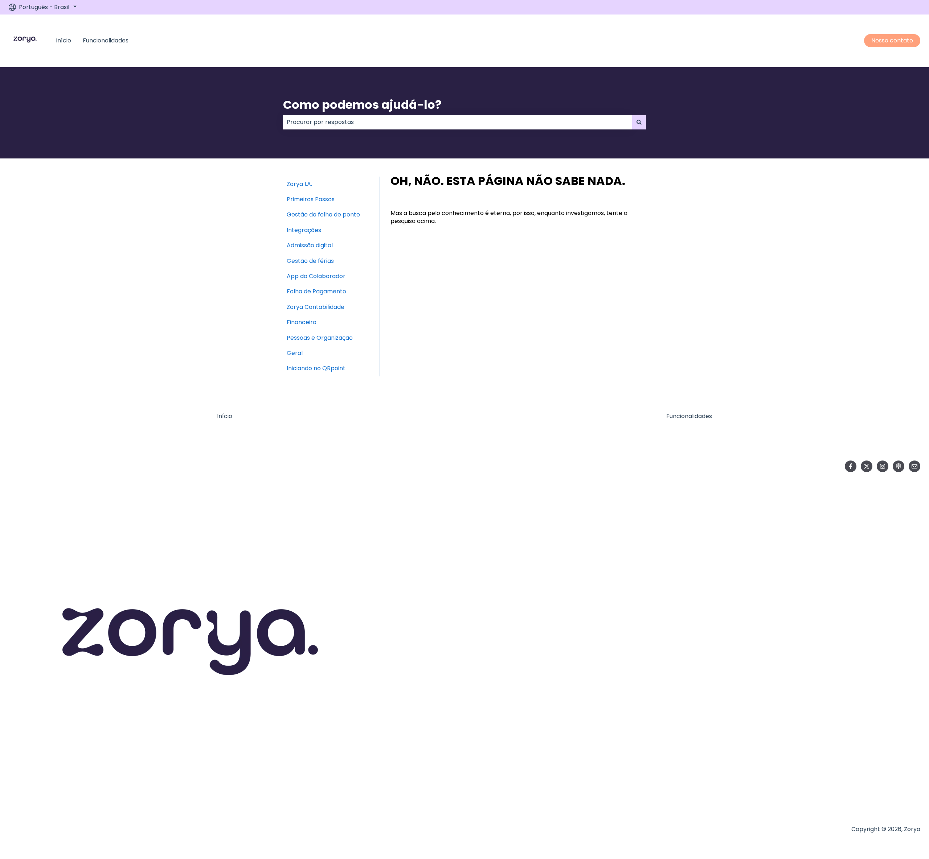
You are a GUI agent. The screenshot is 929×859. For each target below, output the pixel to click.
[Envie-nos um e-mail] (914, 466)
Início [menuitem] (224, 416)
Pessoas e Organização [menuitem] (320, 338)
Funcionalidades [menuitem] (689, 416)
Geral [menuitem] (295, 353)
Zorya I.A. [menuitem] (299, 184)
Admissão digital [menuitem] (310, 245)
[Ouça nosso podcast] (898, 466)
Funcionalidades (105, 41)
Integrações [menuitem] (304, 230)
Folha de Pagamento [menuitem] (316, 291)
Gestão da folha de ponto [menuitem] (323, 214)
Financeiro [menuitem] (301, 322)
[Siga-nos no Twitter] (866, 466)
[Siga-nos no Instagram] (882, 466)
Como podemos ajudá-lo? (362, 104)
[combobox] (457, 122)
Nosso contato (892, 40)
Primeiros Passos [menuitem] (311, 199)
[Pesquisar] (639, 122)
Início (63, 41)
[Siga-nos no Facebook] (850, 466)
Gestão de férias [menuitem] (310, 261)
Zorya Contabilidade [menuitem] (315, 307)
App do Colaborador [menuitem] (316, 276)
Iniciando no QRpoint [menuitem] (316, 368)
